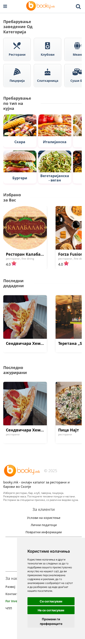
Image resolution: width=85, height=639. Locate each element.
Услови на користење (43, 518)
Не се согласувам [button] (51, 610)
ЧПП (8, 608)
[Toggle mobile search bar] (78, 6)
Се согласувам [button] (51, 601)
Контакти (12, 594)
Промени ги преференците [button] (51, 621)
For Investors (15, 601)
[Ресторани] (41, 6)
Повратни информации (44, 532)
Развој (10, 587)
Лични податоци (44, 525)
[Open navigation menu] (5, 6)
